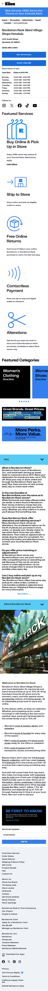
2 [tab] (21, 401)
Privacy (5, 969)
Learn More (12, 164)
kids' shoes (39, 778)
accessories (8, 699)
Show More (22, 594)
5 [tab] (28, 401)
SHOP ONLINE (24, 63)
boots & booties (23, 733)
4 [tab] (26, 401)
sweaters (9, 729)
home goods (34, 699)
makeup (41, 760)
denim (34, 726)
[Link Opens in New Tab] (24, 444)
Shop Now (8, 379)
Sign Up (24, 842)
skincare (10, 763)
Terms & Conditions (11, 976)
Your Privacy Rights (11, 973)
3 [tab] (24, 401)
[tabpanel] (15, 382)
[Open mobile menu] (2, 3)
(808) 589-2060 (10, 48)
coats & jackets (23, 726)
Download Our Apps (15, 954)
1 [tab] (19, 401)
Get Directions (31, 55)
